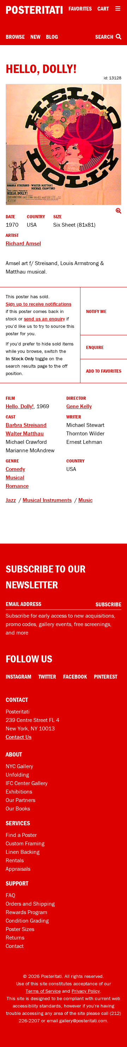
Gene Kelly (79, 406)
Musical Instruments (47, 499)
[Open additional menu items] (117, 8)
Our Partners (20, 799)
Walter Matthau (25, 433)
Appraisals (18, 868)
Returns (15, 937)
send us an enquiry (44, 319)
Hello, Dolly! (20, 406)
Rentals (15, 860)
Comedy (15, 468)
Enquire (95, 347)
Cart (103, 8)
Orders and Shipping (30, 903)
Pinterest (105, 676)
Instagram (18, 676)
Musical (15, 477)
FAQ (10, 895)
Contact (15, 945)
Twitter (47, 676)
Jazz (11, 499)
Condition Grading (27, 920)
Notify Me (96, 311)
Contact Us (18, 736)
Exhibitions (19, 791)
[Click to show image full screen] (63, 144)
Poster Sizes (20, 928)
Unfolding (17, 774)
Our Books (18, 808)
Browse (15, 36)
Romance (17, 485)
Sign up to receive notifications (38, 304)
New (35, 36)
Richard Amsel (23, 243)
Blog (52, 36)
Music (85, 499)
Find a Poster (21, 834)
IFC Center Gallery (27, 782)
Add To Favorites (103, 371)
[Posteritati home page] (34, 10)
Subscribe (108, 604)
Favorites (80, 8)
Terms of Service (43, 991)
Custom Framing (25, 843)
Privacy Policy (86, 991)
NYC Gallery (19, 766)
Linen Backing (23, 851)
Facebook (75, 676)
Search (104, 36)
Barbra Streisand (26, 424)
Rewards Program (26, 912)
